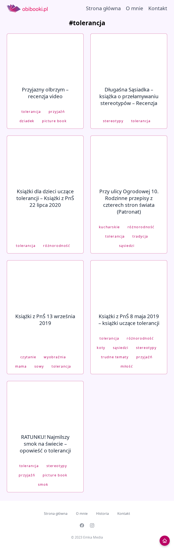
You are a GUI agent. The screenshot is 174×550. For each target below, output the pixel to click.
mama (21, 366)
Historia (102, 513)
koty (101, 347)
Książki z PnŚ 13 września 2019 (45, 319)
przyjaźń (57, 111)
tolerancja (31, 111)
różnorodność (56, 245)
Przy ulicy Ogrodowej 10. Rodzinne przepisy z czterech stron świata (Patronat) (129, 201)
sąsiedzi (127, 245)
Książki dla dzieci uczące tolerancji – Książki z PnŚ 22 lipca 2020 (45, 198)
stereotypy (113, 121)
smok (43, 484)
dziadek (27, 121)
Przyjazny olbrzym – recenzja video (45, 93)
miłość (127, 366)
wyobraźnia (55, 357)
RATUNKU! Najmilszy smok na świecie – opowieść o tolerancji (45, 443)
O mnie (134, 8)
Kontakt (157, 8)
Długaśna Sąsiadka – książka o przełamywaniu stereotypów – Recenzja (129, 96)
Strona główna (103, 8)
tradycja (140, 236)
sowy (39, 366)
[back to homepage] (165, 541)
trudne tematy (115, 357)
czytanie (28, 357)
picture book (54, 121)
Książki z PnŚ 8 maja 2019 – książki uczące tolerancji (128, 319)
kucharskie (109, 227)
